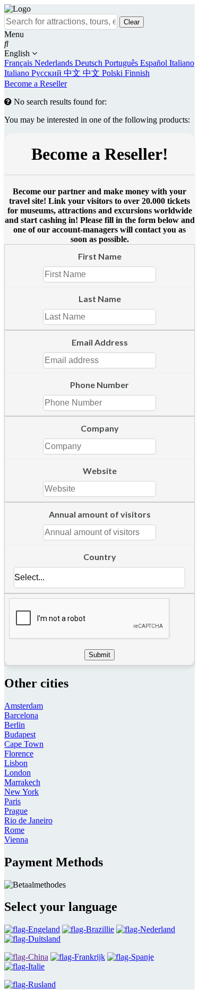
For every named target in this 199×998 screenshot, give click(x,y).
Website (100, 471)
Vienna (16, 839)
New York (21, 791)
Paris (12, 801)
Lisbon (16, 763)
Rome (14, 829)
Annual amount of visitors (100, 514)
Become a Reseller (35, 83)
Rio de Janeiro (28, 820)
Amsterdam (23, 705)
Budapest (20, 734)
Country (99, 557)
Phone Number (99, 385)
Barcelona (21, 715)
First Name (100, 256)
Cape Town (24, 743)
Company (100, 428)
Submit (99, 655)
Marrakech (22, 782)
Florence (18, 753)
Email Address (100, 342)
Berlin (14, 724)
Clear (132, 22)
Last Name (100, 299)
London (17, 772)
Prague (16, 810)
